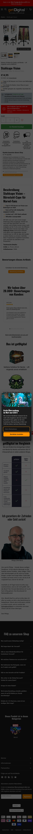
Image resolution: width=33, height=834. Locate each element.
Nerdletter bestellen (16, 434)
